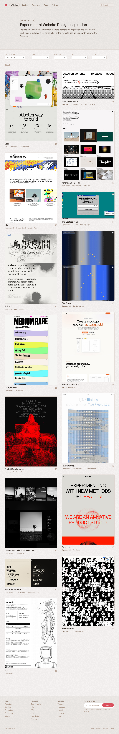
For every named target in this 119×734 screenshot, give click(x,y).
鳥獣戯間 (8, 306)
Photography (20, 553)
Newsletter (35, 716)
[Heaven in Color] (88, 428)
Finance (75, 224)
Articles (7, 716)
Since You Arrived (13, 589)
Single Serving (78, 306)
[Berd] (31, 106)
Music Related (90, 104)
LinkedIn (61, 710)
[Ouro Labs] (88, 510)
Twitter (60, 704)
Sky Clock (66, 303)
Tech (73, 55)
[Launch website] (56, 144)
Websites (8, 704)
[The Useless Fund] (88, 206)
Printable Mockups (70, 384)
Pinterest (61, 713)
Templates (9, 710)
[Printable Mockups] (88, 347)
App (6, 146)
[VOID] (31, 633)
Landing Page (24, 146)
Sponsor (34, 719)
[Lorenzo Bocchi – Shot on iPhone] (31, 513)
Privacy (105, 729)
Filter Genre (10, 55)
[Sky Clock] (88, 266)
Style (34, 55)
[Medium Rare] (31, 350)
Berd (7, 144)
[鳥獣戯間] (31, 269)
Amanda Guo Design (71, 183)
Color (94, 55)
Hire (32, 707)
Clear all (7, 65)
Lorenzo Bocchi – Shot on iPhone (20, 550)
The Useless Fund (70, 222)
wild (6, 225)
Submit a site (36, 704)
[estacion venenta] (88, 85)
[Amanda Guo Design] (88, 145)
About (112, 729)
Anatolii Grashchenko (14, 469)
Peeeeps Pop (68, 628)
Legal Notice (96, 729)
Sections (8, 707)
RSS (59, 716)
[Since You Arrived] (31, 573)
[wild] (31, 188)
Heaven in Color (69, 466)
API (32, 710)
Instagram (61, 707)
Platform (57, 55)
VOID (7, 670)
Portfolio (86, 185)
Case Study (66, 185)
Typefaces (9, 713)
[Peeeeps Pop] (88, 591)
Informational (78, 104)
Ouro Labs (66, 547)
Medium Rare (11, 387)
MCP (33, 713)
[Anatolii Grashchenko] (31, 431)
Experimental (13, 146)
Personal (19, 472)
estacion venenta (70, 101)
